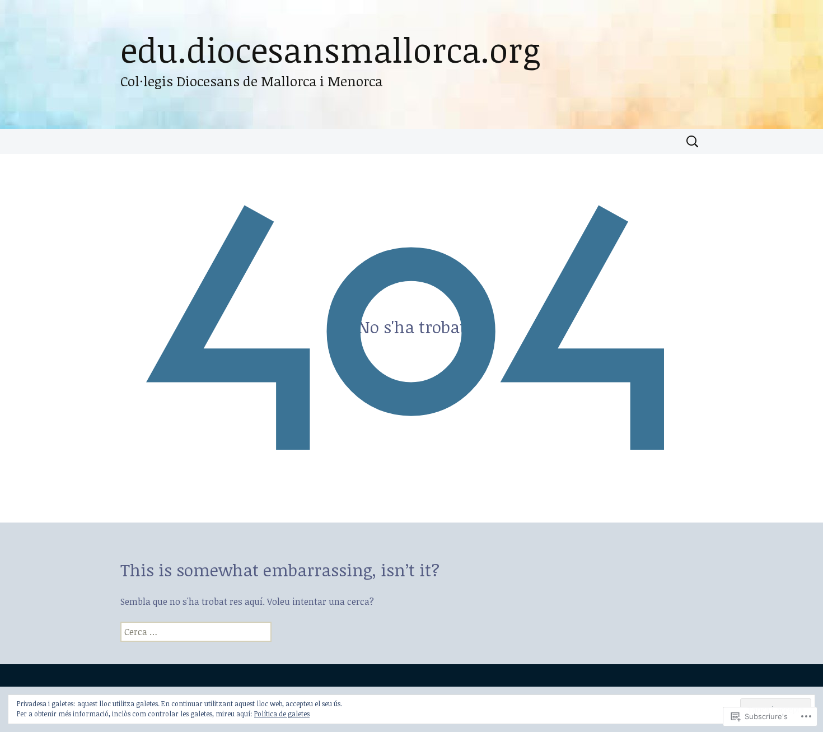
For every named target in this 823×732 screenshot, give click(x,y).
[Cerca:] (693, 142)
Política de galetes (282, 713)
